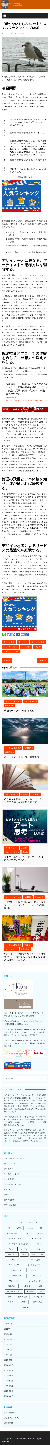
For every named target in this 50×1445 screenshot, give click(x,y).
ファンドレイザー (35, 1265)
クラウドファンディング (18, 1244)
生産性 (10, 1302)
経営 (23, 1302)
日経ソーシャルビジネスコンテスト (26, 1040)
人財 (39, 647)
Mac (29, 1223)
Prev (8, 660)
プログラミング (15, 1275)
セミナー (24, 642)
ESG (14, 1223)
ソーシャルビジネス (13, 701)
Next (42, 660)
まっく (6, 33)
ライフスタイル (30, 701)
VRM (19, 1228)
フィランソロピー (36, 1270)
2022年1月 (8, 1329)
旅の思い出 (38, 1297)
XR (41, 1228)
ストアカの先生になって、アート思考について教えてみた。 (24, 858)
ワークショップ (11, 647)
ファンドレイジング (15, 1270)
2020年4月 (8, 1396)
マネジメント (36, 1275)
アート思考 (10, 642)
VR (9, 1228)
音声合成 (25, 1307)
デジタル (7, 1164)
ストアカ (24, 1249)
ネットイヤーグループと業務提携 (21, 757)
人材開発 (27, 647)
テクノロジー (37, 1254)
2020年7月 (8, 1381)
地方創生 (30, 1291)
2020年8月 (8, 1375)
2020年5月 (8, 1391)
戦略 (9, 1297)
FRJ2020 (9, 1024)
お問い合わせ (9, 1412)
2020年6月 (8, 1386)
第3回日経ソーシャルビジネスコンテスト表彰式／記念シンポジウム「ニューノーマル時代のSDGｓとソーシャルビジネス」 (25, 1032)
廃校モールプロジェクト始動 (19, 710)
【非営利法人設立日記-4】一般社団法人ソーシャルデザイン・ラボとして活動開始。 (25, 905)
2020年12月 (8, 1360)
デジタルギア (13, 1265)
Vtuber (30, 1228)
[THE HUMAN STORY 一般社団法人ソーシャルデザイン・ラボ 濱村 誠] (18, 994)
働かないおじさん (12, 651)
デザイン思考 (39, 642)
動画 (6, 1189)
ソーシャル (11, 1254)
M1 (22, 1223)
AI (7, 1223)
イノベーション (14, 1239)
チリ (24, 1254)
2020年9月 (8, 1370)
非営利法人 (9, 752)
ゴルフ (10, 1249)
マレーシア (13, 1281)
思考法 (25, 852)
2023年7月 (8, 1324)
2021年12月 (8, 1334)
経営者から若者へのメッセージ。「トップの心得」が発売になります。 (24, 800)
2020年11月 (8, 1365)
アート (25, 1233)
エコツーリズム (35, 1239)
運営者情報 (8, 1423)
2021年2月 (8, 1350)
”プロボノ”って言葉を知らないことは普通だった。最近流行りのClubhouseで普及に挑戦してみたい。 (25, 957)
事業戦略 (11, 1286)
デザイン (13, 1260)
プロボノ (27, 945)
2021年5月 (8, 1339)
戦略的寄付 (9, 705)
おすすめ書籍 (12, 1233)
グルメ (39, 1244)
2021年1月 (8, 1355)
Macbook (39, 1223)
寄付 (41, 1291)
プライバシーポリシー (13, 1418)
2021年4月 (8, 1344)
